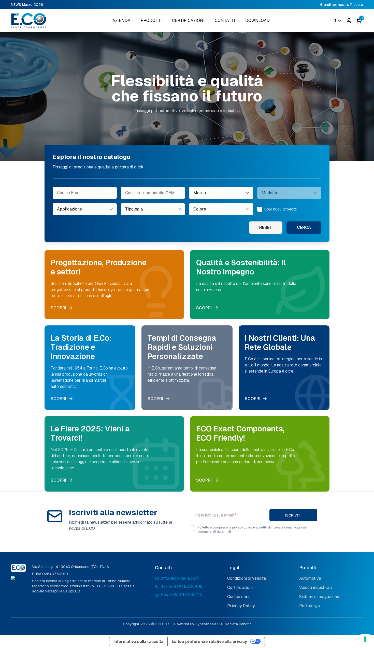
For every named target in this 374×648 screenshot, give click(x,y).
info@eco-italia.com (180, 578)
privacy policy (242, 527)
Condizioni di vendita (246, 578)
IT (335, 21)
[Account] (349, 21)
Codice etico (239, 596)
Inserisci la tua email (215, 515)
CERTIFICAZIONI (188, 20)
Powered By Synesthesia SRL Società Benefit (212, 624)
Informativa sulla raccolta (138, 641)
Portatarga (309, 605)
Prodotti (307, 567)
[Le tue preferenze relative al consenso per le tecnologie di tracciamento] (365, 639)
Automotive (310, 578)
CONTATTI (225, 20)
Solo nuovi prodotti (280, 209)
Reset (265, 227)
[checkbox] (259, 209)
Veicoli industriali (315, 587)
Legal (233, 567)
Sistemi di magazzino (319, 596)
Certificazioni (240, 587)
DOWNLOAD (257, 20)
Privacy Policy (241, 605)
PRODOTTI (151, 20)
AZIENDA (121, 20)
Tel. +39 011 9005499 (182, 586)
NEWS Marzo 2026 (27, 5)
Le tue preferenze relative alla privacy (209, 641)
